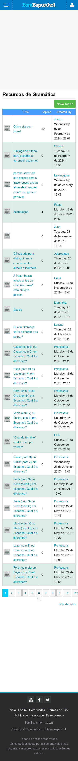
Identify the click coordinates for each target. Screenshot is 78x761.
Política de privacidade (29, 715)
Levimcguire (62, 175)
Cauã (57, 278)
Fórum (22, 710)
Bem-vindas (37, 710)
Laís (57, 435)
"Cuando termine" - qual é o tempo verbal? (25, 442)
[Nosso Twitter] (47, 699)
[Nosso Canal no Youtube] (30, 699)
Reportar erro (67, 604)
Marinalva (60, 302)
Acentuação (20, 212)
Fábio (57, 205)
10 (67, 593)
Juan (57, 227)
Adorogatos (61, 253)
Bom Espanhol (39, 5)
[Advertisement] (39, 50)
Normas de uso (57, 710)
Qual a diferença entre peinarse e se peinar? (25, 331)
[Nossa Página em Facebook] (39, 699)
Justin (58, 119)
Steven (58, 146)
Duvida (17, 310)
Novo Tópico (65, 104)
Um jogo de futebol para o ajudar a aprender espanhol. (25, 155)
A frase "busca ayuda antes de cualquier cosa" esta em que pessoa (23, 285)
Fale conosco (55, 715)
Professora (61, 347)
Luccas (58, 324)
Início (12, 710)
